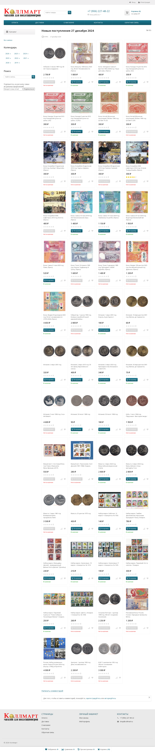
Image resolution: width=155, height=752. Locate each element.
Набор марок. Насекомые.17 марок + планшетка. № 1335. (108, 564)
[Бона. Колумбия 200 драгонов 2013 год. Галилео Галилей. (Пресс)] (109, 152)
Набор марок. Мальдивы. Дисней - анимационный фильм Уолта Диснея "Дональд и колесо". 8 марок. (54, 565)
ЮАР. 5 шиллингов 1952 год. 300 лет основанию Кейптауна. (108, 664)
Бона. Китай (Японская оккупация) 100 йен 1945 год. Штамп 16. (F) (108, 118)
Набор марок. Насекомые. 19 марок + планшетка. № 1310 (81, 564)
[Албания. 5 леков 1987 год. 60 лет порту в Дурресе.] (54, 53)
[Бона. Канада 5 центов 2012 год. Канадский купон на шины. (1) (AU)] (82, 103)
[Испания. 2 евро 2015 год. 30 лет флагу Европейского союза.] (82, 351)
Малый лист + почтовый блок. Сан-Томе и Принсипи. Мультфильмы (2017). (54, 466)
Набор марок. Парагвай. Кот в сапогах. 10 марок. (137, 564)
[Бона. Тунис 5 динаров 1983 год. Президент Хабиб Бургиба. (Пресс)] (109, 252)
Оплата (15, 22)
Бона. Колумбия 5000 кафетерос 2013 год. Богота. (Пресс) (53, 218)
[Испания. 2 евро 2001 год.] (54, 351)
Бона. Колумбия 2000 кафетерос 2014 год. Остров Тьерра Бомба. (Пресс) (136, 168)
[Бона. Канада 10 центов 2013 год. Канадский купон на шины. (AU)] (54, 103)
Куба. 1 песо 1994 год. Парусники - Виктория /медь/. (136, 415)
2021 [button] (25, 58)
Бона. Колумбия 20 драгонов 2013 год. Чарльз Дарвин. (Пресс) (81, 168)
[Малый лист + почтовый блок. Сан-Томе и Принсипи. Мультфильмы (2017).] (54, 450)
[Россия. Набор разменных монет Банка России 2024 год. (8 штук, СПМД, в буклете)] (54, 649)
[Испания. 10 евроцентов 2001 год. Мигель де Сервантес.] (137, 301)
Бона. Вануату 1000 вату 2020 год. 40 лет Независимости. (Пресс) (81, 69)
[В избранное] (64, 82)
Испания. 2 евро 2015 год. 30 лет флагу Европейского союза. (81, 367)
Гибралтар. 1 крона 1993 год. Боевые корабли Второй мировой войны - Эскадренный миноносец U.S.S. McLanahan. (81, 317)
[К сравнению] (61, 82)
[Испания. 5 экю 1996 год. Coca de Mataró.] (54, 400)
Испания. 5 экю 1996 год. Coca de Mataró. (53, 415)
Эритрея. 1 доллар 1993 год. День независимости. (81, 663)
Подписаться (29, 89)
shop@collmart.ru (126, 721)
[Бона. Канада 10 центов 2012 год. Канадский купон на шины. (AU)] (137, 53)
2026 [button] (7, 53)
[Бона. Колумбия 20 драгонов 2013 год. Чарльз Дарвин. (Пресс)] (82, 152)
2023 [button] (8, 58)
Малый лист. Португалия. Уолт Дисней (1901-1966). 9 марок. (81, 465)
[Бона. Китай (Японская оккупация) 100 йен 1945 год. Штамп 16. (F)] (109, 103)
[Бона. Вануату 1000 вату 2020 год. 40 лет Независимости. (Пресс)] (82, 53)
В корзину (77, 82)
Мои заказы (83, 718)
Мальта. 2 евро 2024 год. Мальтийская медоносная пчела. (107, 466)
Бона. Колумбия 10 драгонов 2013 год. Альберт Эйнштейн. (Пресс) (53, 168)
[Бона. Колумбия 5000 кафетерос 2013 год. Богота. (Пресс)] (54, 202)
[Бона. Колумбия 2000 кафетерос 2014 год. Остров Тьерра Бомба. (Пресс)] (137, 152)
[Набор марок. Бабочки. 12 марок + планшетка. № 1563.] (109, 500)
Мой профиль (84, 721)
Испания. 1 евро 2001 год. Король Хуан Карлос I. (107, 316)
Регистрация (145, 2)
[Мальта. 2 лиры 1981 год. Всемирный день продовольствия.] (54, 500)
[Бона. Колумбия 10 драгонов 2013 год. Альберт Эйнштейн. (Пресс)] (54, 152)
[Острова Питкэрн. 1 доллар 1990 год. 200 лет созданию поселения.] (109, 599)
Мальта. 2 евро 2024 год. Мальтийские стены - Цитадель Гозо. (135, 466)
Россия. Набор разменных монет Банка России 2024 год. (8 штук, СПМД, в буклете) (54, 664)
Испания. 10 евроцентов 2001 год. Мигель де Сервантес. (136, 316)
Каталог (12, 32)
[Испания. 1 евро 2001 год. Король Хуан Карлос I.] (109, 301)
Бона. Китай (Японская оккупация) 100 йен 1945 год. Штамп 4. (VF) (136, 118)
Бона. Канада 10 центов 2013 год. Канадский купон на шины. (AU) (53, 118)
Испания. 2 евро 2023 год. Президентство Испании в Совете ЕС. (108, 367)
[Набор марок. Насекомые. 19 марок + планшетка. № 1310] (82, 549)
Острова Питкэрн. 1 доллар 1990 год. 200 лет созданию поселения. (108, 615)
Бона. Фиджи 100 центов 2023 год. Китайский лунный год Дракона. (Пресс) (136, 267)
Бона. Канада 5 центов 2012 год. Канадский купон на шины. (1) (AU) (81, 118)
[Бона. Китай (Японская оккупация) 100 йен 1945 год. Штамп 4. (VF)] (137, 103)
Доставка (39, 22)
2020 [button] (8, 63)
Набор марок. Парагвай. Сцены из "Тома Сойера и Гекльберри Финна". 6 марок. (54, 615)
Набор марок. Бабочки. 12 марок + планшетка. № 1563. (108, 514)
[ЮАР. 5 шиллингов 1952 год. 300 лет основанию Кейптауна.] (109, 649)
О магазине (69, 22)
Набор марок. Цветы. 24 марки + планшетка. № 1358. (82, 614)
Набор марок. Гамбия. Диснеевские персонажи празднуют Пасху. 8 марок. (135, 515)
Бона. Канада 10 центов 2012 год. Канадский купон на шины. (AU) (136, 69)
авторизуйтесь (110, 698)
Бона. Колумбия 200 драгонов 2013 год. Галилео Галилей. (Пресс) (109, 168)
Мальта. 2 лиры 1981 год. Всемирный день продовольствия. (52, 515)
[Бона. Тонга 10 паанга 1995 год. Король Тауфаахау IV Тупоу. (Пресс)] (82, 252)
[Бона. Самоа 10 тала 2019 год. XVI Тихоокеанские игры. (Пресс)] (82, 202)
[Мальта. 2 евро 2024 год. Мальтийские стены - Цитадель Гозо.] (137, 450)
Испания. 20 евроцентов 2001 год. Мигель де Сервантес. (136, 366)
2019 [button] (17, 63)
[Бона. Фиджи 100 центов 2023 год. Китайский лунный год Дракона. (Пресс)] (137, 252)
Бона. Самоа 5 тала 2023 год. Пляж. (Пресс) (53, 266)
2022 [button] (17, 58)
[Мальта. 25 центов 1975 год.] (82, 500)
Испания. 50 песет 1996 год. (108, 414)
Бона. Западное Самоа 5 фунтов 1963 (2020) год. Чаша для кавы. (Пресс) (108, 69)
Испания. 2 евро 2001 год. (52, 365)
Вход (133, 2)
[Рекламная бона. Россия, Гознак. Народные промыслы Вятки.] (137, 599)
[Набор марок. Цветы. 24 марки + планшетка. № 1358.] (82, 599)
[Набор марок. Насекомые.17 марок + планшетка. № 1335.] (109, 549)
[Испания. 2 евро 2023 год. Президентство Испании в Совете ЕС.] (109, 351)
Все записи (8, 40)
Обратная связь (132, 22)
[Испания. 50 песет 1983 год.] (82, 400)
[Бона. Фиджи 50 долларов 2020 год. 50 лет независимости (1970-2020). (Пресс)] (54, 301)
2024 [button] (25, 53)
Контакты (98, 22)
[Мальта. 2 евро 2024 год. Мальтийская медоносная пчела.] (109, 450)
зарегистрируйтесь (93, 698)
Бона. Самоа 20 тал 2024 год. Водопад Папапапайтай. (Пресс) (136, 218)
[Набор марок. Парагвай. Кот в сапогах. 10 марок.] (137, 549)
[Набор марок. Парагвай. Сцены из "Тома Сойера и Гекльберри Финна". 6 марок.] (54, 599)
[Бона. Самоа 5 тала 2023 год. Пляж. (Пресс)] (54, 252)
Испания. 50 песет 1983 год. (80, 414)
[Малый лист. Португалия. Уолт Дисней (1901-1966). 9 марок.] (82, 450)
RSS (149, 30)
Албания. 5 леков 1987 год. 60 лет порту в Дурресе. (53, 68)
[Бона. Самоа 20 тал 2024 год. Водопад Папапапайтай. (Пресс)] (137, 202)
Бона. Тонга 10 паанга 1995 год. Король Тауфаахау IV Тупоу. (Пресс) (80, 267)
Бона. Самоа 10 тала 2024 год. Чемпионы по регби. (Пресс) (109, 217)
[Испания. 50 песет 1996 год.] (109, 400)
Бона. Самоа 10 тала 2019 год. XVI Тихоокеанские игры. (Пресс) (81, 218)
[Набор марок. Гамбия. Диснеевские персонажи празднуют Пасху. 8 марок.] (137, 500)
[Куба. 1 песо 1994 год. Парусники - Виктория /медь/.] (137, 400)
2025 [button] (16, 53)
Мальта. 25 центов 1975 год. (81, 513)
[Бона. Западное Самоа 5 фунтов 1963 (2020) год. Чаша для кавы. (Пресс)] (109, 53)
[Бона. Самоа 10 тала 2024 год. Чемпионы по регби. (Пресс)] (109, 202)
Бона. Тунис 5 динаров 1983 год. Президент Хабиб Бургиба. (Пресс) (108, 267)
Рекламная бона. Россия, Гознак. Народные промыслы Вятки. (136, 615)
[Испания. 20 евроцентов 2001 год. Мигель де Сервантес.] (137, 351)
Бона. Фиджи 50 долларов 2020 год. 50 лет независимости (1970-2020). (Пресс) (54, 317)
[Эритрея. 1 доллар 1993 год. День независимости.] (82, 649)
